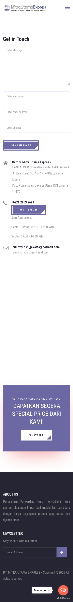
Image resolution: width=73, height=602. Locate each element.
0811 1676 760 (28, 209)
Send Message (21, 145)
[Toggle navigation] (67, 8)
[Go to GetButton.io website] (63, 598)
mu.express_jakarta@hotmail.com (36, 247)
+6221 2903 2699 (22, 202)
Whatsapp (36, 435)
